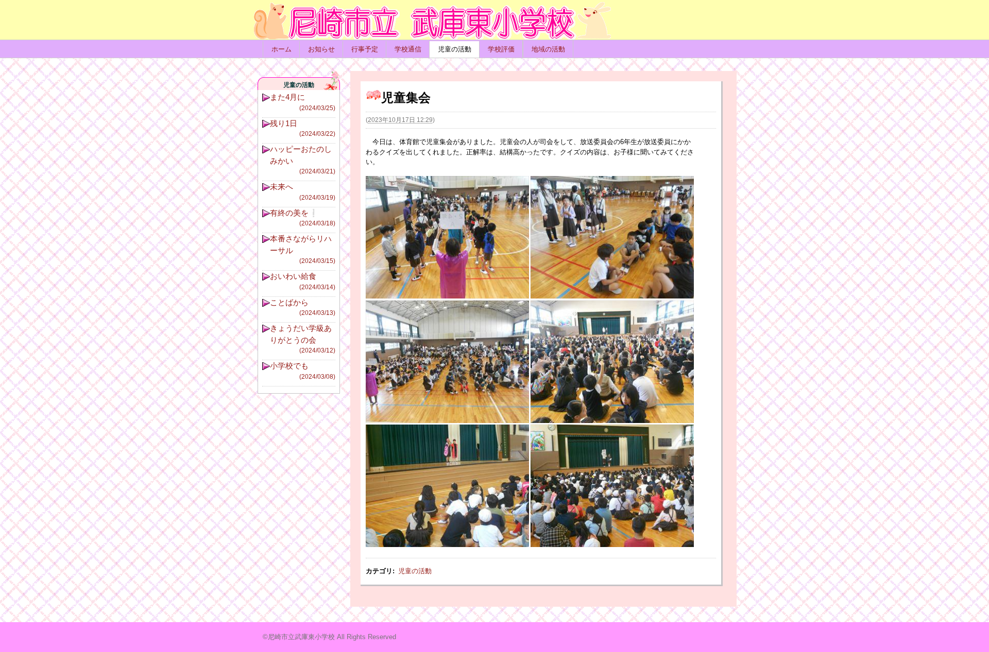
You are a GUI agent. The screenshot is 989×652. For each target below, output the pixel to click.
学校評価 (501, 49)
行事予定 (364, 49)
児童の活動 (454, 49)
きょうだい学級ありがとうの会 (302, 339)
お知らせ (321, 49)
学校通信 (408, 49)
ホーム (281, 49)
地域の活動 (548, 49)
